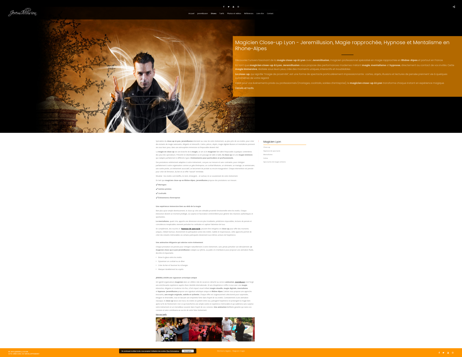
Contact (270, 13)
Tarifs (221, 13)
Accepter (188, 351)
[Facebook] (224, 7)
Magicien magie (239, 351)
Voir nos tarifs (161, 314)
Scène (265, 158)
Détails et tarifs (244, 88)
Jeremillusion (202, 13)
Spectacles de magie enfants (274, 162)
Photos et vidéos (234, 13)
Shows (213, 13)
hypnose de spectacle (190, 229)
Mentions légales (224, 351)
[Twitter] (228, 7)
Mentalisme (268, 155)
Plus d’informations (173, 351)
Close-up (266, 147)
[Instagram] (238, 7)
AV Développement (31, 354)
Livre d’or (260, 13)
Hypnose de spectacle (271, 151)
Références (248, 13)
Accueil (191, 13)
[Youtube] (233, 7)
